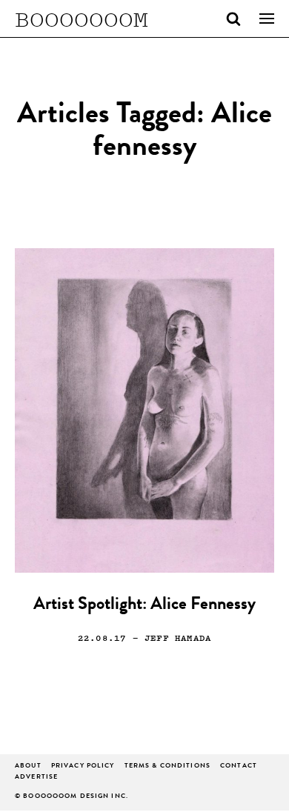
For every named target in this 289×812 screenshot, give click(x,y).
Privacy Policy (83, 766)
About (28, 766)
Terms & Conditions (167, 766)
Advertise (36, 777)
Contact (238, 766)
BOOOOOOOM (81, 18)
